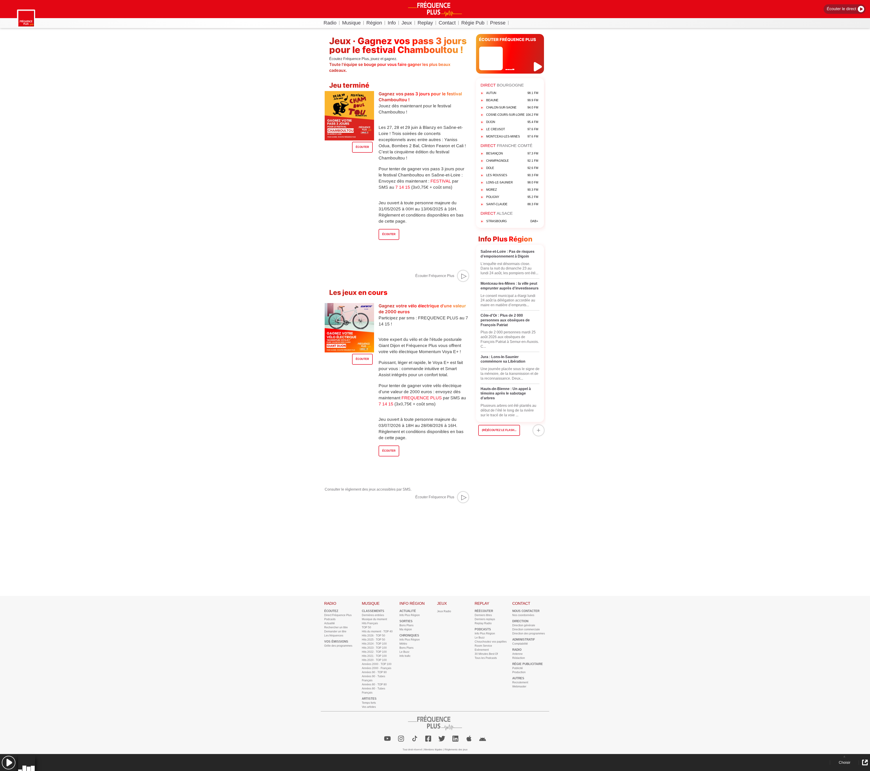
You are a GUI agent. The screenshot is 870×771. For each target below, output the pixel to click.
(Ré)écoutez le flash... (499, 430)
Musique (351, 23)
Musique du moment (374, 619)
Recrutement (520, 682)
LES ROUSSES (512, 175)
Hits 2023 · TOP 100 (374, 647)
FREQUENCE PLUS (421, 397)
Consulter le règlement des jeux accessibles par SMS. (368, 489)
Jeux (406, 23)
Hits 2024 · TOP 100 (374, 643)
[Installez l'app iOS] (469, 738)
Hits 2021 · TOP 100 (374, 656)
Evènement (482, 649)
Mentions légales (433, 749)
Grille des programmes (338, 645)
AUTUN (512, 93)
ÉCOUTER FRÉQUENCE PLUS (507, 39)
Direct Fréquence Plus (338, 615)
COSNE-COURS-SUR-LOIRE (512, 114)
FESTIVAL (440, 181)
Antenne (517, 653)
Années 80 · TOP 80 (374, 684)
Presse (497, 23)
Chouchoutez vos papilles (491, 641)
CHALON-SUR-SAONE (512, 107)
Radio (330, 23)
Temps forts (369, 702)
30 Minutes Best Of (486, 653)
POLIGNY (512, 197)
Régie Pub (472, 23)
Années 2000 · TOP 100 (377, 664)
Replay (425, 23)
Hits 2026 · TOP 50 (373, 635)
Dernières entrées (373, 615)
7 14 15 (402, 187)
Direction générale (523, 625)
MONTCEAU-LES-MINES (512, 136)
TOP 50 (366, 627)
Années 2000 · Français (376, 668)
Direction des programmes (528, 633)
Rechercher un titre (336, 627)
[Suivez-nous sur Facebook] (428, 738)
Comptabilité (520, 643)
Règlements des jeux (456, 749)
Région (374, 23)
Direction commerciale (526, 629)
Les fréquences (333, 635)
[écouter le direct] (538, 66)
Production (519, 672)
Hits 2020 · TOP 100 (374, 660)
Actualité (329, 623)
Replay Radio (483, 623)
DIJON (512, 122)
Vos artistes (369, 706)
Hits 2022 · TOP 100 (374, 651)
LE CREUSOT (512, 129)
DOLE (512, 168)
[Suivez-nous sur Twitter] (441, 738)
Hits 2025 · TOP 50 (373, 639)
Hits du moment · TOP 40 (377, 631)
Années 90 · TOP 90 (374, 672)
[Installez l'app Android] (482, 738)
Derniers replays (485, 619)
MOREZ (512, 189)
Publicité (517, 668)
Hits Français (370, 623)
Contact (447, 23)
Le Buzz (404, 651)
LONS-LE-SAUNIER (512, 182)
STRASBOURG (512, 221)
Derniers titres (483, 615)
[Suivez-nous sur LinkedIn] (455, 738)
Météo (403, 643)
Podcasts (330, 619)
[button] (8, 762)
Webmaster (519, 686)
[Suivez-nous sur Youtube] (387, 738)
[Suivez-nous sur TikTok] (414, 738)
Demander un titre (335, 631)
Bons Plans (406, 625)
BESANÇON (512, 153)
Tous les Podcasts (486, 658)
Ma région (405, 629)
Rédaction (518, 658)
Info (392, 23)
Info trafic (405, 656)
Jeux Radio (444, 611)
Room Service (483, 645)
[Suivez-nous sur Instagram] (401, 738)
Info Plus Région (409, 615)
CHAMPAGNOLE (512, 160)
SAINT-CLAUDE (512, 204)
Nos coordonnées (523, 615)
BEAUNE (512, 100)
